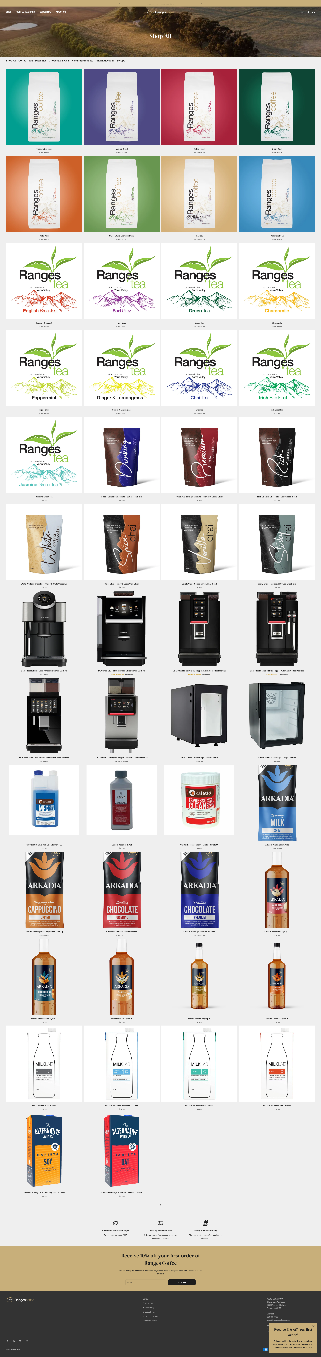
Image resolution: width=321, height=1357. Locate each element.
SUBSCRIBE (45, 12)
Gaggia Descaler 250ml (122, 845)
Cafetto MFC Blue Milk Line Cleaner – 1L (44, 845)
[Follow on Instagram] (14, 1340)
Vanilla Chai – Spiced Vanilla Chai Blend (199, 584)
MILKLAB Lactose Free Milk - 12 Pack (121, 1106)
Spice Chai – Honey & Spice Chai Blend (121, 584)
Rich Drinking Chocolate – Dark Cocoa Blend (277, 497)
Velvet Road (199, 149)
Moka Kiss (44, 236)
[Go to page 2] (168, 1205)
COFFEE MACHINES (25, 12)
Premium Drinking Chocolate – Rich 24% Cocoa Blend (199, 497)
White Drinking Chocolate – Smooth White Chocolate (44, 584)
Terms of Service (150, 1321)
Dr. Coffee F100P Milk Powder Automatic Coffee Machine (44, 758)
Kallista (199, 236)
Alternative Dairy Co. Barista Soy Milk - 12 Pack (44, 1193)
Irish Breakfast (277, 410)
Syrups (121, 60)
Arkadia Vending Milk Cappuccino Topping (44, 932)
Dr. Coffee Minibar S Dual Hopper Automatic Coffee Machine (199, 671)
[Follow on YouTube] (20, 1340)
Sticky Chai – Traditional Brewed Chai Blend (277, 584)
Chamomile (277, 323)
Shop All (11, 60)
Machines (41, 60)
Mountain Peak (277, 236)
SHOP (8, 12)
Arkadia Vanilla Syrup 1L (121, 1019)
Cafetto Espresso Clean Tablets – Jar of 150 (199, 845)
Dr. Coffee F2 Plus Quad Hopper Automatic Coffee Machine (122, 758)
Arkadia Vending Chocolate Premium (199, 932)
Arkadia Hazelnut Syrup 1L (199, 1019)
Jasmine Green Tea (44, 497)
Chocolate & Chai (59, 60)
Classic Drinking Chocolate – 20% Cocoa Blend (121, 497)
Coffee (22, 60)
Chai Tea (199, 410)
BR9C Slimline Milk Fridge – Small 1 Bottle (199, 758)
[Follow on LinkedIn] (27, 1340)
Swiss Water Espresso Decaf (121, 236)
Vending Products (82, 60)
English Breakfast (44, 323)
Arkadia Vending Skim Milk (277, 845)
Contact (146, 1299)
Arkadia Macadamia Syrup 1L (277, 932)
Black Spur (277, 149)
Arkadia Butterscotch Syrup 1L (44, 1019)
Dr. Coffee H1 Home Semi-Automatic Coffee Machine (44, 671)
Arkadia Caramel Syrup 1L (276, 1019)
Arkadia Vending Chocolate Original (121, 932)
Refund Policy (148, 1307)
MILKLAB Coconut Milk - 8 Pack (199, 1106)
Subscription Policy (150, 1316)
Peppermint (44, 410)
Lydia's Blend (122, 149)
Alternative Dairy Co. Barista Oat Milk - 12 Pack (121, 1193)
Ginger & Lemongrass (121, 410)
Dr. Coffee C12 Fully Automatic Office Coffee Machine (121, 671)
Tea (31, 60)
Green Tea (199, 323)
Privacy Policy (148, 1303)
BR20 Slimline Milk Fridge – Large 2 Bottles (277, 758)
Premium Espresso (44, 149)
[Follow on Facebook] (7, 1340)
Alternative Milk (105, 60)
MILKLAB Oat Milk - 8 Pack (44, 1106)
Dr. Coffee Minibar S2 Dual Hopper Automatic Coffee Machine (277, 671)
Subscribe (182, 1282)
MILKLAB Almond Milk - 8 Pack (277, 1106)
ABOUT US (61, 12)
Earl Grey (122, 323)
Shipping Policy (149, 1312)
